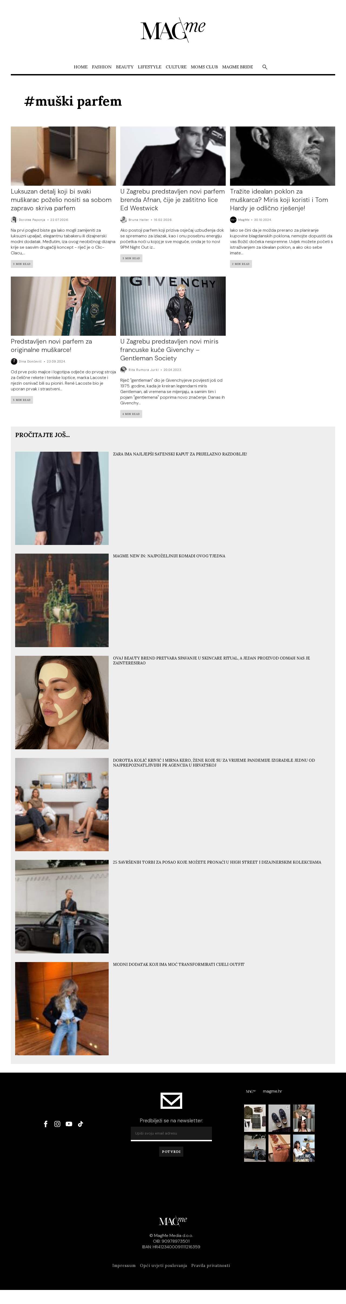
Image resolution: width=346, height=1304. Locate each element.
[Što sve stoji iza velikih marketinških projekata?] (304, 1118)
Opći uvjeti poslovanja (163, 1265)
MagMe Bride (237, 66)
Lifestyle (149, 66)
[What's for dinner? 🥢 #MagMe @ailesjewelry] (279, 1148)
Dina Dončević (30, 361)
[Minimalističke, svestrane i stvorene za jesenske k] (279, 1118)
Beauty (125, 66)
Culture (176, 66)
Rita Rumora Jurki (144, 370)
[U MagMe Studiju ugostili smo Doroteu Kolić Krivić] (304, 1148)
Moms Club (204, 66)
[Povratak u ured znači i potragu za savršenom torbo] (255, 1148)
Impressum (124, 1265)
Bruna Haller (139, 220)
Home (81, 66)
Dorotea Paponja (32, 220)
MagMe (243, 220)
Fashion (102, 66)
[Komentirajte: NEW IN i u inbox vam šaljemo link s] (255, 1118)
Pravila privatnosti (210, 1265)
